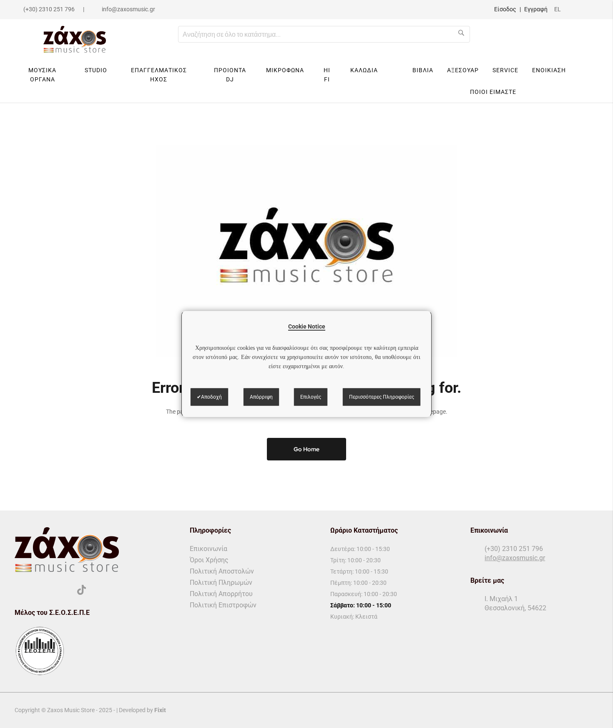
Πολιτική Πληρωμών (221, 582)
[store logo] (75, 39)
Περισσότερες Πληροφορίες (381, 397)
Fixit (160, 710)
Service (505, 70)
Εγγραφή (536, 9)
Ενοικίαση (549, 70)
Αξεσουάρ (463, 70)
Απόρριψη (261, 397)
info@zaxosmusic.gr (128, 9)
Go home (306, 449)
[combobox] (324, 34)
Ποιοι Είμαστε (493, 91)
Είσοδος (505, 9)
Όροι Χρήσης (209, 560)
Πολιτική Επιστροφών (223, 605)
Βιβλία (422, 70)
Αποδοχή (211, 397)
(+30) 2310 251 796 (49, 9)
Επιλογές (310, 397)
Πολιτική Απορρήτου (221, 594)
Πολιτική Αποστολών (222, 571)
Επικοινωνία (208, 549)
